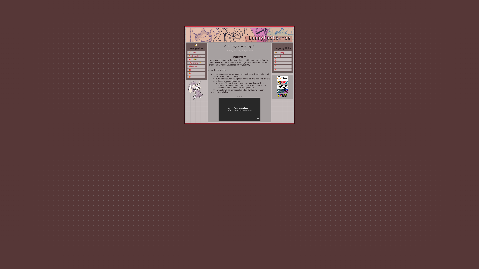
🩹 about (192, 52)
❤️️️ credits (192, 66)
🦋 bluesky (279, 52)
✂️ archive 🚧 (194, 63)
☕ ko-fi (277, 56)
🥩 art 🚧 (192, 59)
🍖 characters (194, 56)
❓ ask (277, 59)
